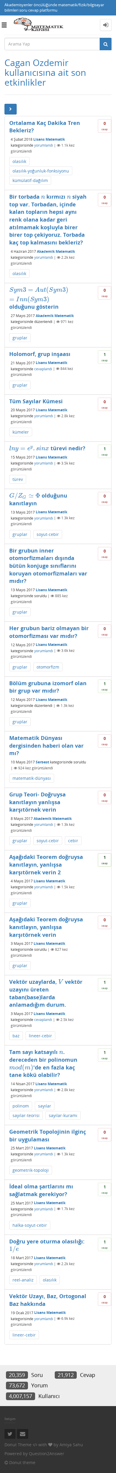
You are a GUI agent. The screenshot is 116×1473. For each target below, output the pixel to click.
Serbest (42, 762)
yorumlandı (43, 145)
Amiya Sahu (71, 1444)
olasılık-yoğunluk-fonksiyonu (40, 171)
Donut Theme (18, 1444)
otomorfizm (48, 667)
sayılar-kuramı (63, 1115)
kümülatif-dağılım (30, 180)
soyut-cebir (48, 534)
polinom (20, 1106)
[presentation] (43, 196)
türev (17, 479)
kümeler (20, 432)
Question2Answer (46, 1453)
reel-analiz (23, 1280)
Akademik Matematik (56, 251)
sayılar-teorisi (26, 1115)
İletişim (9, 1418)
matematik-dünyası (31, 778)
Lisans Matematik (49, 139)
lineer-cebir (40, 1036)
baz (16, 1036)
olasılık (19, 161)
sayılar (44, 1106)
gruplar (19, 338)
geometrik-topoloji (30, 1170)
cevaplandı (43, 368)
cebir (73, 840)
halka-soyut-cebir (29, 1225)
